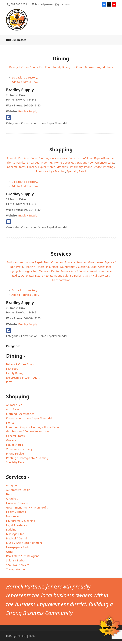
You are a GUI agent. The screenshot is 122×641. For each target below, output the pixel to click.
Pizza (110, 67)
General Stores (16, 167)
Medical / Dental (49, 271)
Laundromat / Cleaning (74, 267)
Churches (57, 262)
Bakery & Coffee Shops (23, 67)
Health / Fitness (34, 267)
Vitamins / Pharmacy (70, 167)
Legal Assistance (100, 267)
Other (24, 275)
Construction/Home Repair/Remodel (91, 158)
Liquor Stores (46, 167)
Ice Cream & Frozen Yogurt (88, 67)
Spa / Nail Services (97, 275)
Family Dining (61, 67)
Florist (11, 162)
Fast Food (45, 67)
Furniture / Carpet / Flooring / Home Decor (43, 162)
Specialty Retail (76, 171)
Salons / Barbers (73, 275)
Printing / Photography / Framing (27, 458)
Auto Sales (30, 158)
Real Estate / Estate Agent (45, 275)
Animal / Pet (14, 158)
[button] (114, 22)
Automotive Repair (31, 262)
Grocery (32, 167)
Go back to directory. (24, 77)
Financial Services (75, 262)
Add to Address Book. (25, 82)
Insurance (52, 267)
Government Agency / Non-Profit (27, 507)
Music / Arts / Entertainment (79, 271)
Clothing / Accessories (53, 158)
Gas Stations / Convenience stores (92, 162)
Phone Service (93, 167)
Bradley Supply (27, 111)
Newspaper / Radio (18, 547)
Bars (47, 262)
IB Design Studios (16, 636)
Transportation (61, 280)
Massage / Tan (28, 271)
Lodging (12, 271)
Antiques (12, 262)
